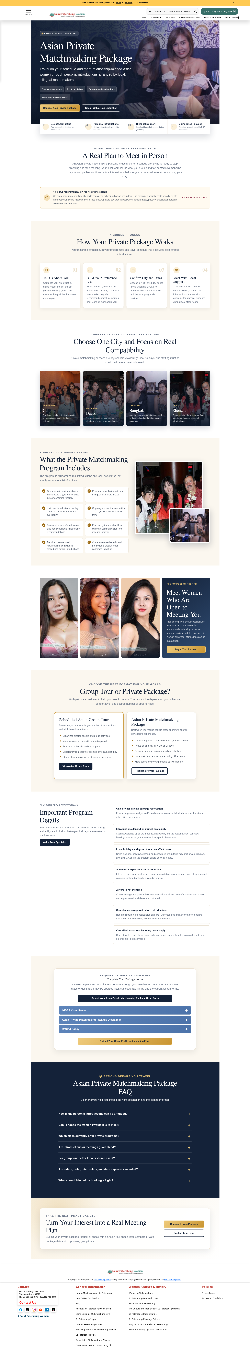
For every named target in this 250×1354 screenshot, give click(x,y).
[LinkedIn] (46, 1309)
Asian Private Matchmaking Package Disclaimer (91, 1019)
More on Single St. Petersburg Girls (93, 1314)
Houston (128, 2)
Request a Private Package (149, 771)
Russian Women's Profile (212, 17)
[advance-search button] (195, 11)
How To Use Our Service (87, 1298)
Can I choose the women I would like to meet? (88, 1124)
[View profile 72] (99, 618)
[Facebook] (20, 1309)
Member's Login (230, 17)
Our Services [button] (154, 17)
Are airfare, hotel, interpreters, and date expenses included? (98, 1169)
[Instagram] (33, 1309)
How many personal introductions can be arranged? (93, 1113)
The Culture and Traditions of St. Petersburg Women (154, 1308)
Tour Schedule (170, 17)
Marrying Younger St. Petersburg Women (96, 1329)
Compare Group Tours (194, 197)
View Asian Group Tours (75, 766)
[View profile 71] (59, 618)
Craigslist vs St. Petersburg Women (93, 1340)
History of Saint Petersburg (142, 1303)
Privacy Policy (208, 1293)
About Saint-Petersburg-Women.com (93, 1308)
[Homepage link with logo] (125, 1271)
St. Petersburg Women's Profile (189, 17)
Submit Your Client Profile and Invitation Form (125, 1041)
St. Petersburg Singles (86, 1319)
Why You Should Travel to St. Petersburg (148, 1324)
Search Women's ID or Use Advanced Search (168, 11)
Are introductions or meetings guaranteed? (87, 1147)
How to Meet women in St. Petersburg (94, 1293)
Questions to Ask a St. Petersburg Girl (94, 1345)
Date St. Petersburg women (89, 1324)
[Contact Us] (38, 1297)
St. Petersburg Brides (86, 1334)
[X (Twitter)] (27, 1309)
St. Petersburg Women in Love (143, 1298)
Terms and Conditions (212, 1298)
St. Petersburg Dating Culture (143, 1314)
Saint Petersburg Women (102, 1280)
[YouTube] (40, 1309)
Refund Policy (70, 1029)
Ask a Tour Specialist (54, 842)
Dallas (118, 2)
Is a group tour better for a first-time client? (86, 1158)
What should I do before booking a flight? (85, 1180)
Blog (78, 1303)
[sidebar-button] (28, 10)
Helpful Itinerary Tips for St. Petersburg (148, 1329)
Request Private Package (184, 1224)
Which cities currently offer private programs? (88, 1135)
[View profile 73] (140, 618)
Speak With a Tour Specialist (100, 108)
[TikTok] (53, 1309)
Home (144, 17)
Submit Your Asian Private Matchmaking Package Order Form (125, 998)
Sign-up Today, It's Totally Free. (217, 11)
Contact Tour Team (183, 1233)
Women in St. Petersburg (141, 1293)
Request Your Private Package (60, 108)
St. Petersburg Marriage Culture (144, 1319)
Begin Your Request (186, 649)
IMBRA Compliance (74, 1010)
